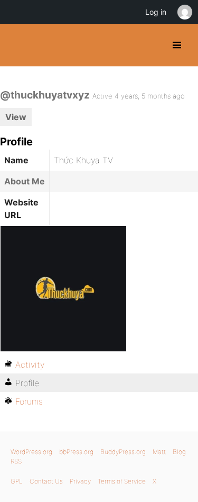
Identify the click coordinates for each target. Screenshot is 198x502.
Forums (29, 401)
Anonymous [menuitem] (184, 12)
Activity (29, 364)
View (15, 117)
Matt (159, 452)
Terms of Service (122, 481)
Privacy (80, 481)
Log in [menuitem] (155, 11)
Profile (27, 383)
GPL (17, 481)
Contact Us (46, 481)
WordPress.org (31, 452)
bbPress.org (76, 452)
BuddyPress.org (17, 45)
